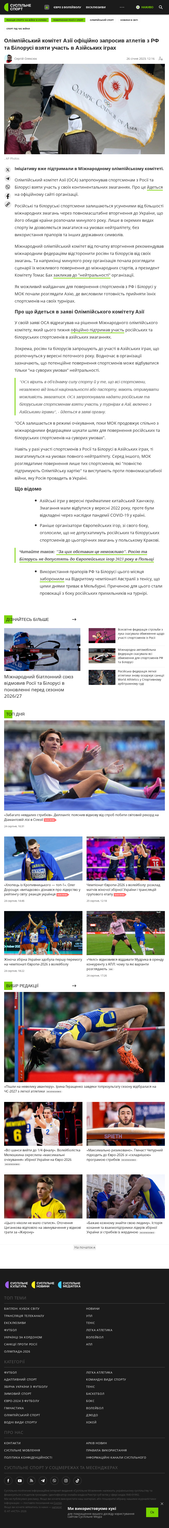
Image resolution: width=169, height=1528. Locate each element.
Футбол (10, 1330)
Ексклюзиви (96, 7)
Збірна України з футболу (26, 1387)
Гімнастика (14, 1408)
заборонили (52, 579)
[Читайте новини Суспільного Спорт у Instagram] (66, 1481)
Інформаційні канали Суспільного (116, 1457)
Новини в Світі (129, 20)
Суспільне (60, 1503)
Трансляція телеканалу (24, 1316)
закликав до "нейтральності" (81, 275)
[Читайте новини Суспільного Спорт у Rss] (31, 1481)
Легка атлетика (99, 1330)
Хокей (91, 1422)
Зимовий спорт (18, 1394)
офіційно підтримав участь (97, 330)
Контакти (12, 1443)
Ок (152, 1512)
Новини (93, 1309)
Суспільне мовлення (22, 1450)
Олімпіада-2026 (17, 1351)
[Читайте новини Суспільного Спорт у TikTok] (77, 1481)
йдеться (155, 187)
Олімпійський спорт (102, 20)
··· (122, 7)
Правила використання (106, 1450)
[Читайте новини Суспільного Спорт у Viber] (54, 1481)
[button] (7, 169)
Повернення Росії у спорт (68, 20)
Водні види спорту (20, 1422)
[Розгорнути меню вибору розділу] (46, 7)
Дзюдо (92, 1415)
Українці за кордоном (23, 1337)
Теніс (90, 1323)
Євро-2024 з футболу (21, 1401)
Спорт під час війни (18, 28)
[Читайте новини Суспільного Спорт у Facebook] (8, 1481)
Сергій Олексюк (25, 59)
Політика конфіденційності (28, 1457)
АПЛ (89, 1344)
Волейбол (95, 1337)
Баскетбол (95, 1394)
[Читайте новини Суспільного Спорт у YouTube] (20, 1481)
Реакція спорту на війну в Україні (26, 20)
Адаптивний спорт (20, 1379)
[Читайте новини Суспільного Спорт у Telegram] (43, 1481)
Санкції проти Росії (20, 1344)
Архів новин (96, 1443)
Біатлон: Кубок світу (22, 1309)
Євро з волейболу (67, 7)
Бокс (90, 1401)
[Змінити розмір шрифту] (161, 59)
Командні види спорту (106, 1379)
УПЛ (89, 1316)
